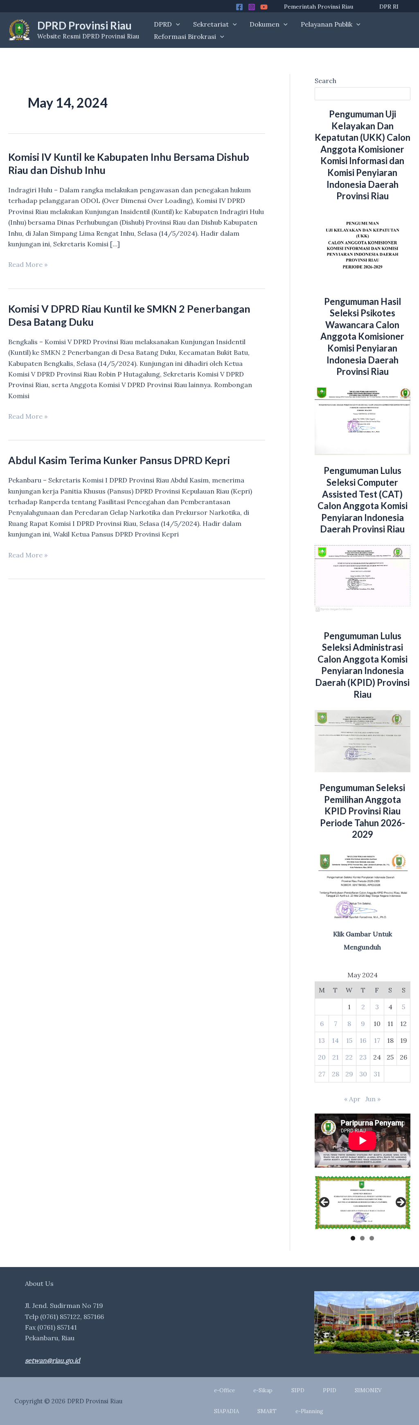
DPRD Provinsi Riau (84, 25)
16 (363, 1040)
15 (349, 1040)
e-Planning (309, 1411)
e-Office (224, 1390)
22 (349, 1057)
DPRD (163, 24)
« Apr (352, 1099)
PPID (329, 1390)
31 (377, 1074)
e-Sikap (263, 1390)
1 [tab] (353, 1238)
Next (400, 1203)
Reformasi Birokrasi (185, 36)
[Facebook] (239, 7)
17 (377, 1040)
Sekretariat (211, 24)
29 (349, 1074)
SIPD (297, 1390)
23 (363, 1057)
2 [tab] (362, 1238)
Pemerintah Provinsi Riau (318, 6)
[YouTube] (264, 7)
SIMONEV (368, 1390)
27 (321, 1074)
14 (335, 1040)
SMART (267, 1411)
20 (322, 1057)
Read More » (27, 265)
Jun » (373, 1099)
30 (363, 1074)
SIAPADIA (226, 1411)
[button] (176, 24)
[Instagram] (251, 7)
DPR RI (389, 6)
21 (335, 1057)
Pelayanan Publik (326, 24)
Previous (325, 1203)
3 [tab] (371, 1238)
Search (325, 81)
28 (335, 1074)
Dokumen (264, 24)
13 (321, 1040)
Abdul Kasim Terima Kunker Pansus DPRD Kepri (119, 460)
